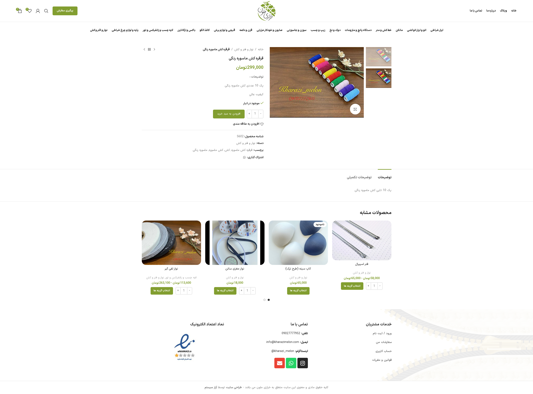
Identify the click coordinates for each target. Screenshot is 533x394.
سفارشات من (384, 342)
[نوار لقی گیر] (171, 243)
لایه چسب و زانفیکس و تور (181, 278)
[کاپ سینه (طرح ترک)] (298, 243)
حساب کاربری (384, 351)
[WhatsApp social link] (244, 158)
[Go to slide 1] (269, 300)
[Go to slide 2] (264, 300)
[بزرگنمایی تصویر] (355, 109)
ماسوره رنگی (200, 150)
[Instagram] (302, 363)
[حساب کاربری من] (38, 11)
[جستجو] (46, 11)
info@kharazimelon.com (282, 342)
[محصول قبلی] (154, 49)
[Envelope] (279, 363)
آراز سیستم (211, 387)
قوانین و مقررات (382, 360)
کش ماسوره (216, 150)
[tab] (384, 175)
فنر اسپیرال (361, 264)
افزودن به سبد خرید (228, 114)
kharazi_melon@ (282, 351)
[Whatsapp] (291, 363)
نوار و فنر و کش (243, 49)
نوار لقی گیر (171, 269)
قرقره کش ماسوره (241, 150)
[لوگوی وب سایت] (266, 11)
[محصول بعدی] (144, 49)
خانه (260, 49)
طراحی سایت (234, 387)
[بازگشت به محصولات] (149, 49)
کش (227, 150)
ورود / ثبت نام (382, 333)
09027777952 (291, 333)
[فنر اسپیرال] (361, 240)
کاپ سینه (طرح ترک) (298, 269)
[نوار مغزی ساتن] (235, 243)
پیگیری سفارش (65, 11)
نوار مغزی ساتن (234, 269)
